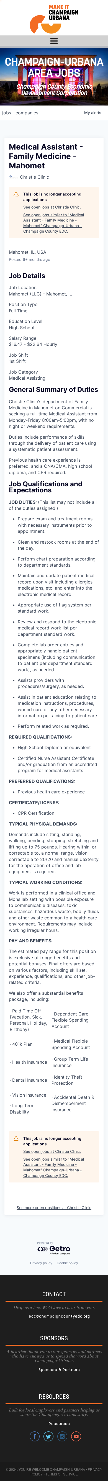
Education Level (25, 321)
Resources (59, 1424)
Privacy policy (41, 1263)
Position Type (23, 304)
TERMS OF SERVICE (61, 1474)
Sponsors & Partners (59, 1370)
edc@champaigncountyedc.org (59, 1317)
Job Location (23, 287)
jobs (6, 112)
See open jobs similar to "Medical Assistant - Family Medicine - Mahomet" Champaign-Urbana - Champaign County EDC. (53, 222)
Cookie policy (67, 1263)
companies (27, 112)
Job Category (23, 372)
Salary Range (22, 338)
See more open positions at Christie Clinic (54, 1207)
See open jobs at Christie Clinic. (52, 207)
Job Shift (18, 355)
